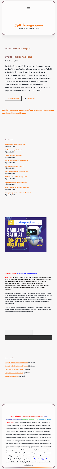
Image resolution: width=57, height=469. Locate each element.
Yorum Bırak (31, 98)
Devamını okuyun (15, 99)
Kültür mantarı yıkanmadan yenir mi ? (17, 187)
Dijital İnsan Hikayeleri (28, 25)
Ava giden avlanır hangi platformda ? (16, 160)
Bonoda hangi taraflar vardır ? (14, 166)
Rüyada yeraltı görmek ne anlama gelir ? (17, 171)
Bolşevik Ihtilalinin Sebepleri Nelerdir (16, 362)
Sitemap (22, 113)
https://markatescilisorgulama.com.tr (39, 110)
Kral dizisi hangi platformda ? (14, 150)
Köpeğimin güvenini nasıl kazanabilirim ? (18, 193)
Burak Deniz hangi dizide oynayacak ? (16, 182)
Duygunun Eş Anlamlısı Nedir (14, 369)
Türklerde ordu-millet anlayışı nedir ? (16, 176)
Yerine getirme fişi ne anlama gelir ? (15, 144)
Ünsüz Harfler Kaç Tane (18, 56)
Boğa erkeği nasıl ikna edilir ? (14, 155)
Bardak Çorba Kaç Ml (12, 376)
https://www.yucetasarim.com (13, 110)
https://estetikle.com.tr (10, 113)
